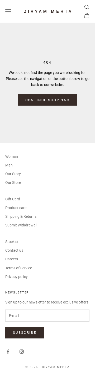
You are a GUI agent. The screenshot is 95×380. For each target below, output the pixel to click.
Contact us (14, 250)
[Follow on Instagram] (21, 351)
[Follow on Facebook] (8, 351)
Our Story (13, 174)
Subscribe (24, 333)
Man (9, 165)
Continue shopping (47, 100)
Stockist (11, 242)
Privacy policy (16, 277)
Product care (15, 208)
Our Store (13, 182)
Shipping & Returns (20, 216)
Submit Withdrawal (20, 225)
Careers (11, 259)
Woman (11, 156)
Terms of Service (18, 268)
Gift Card (12, 199)
